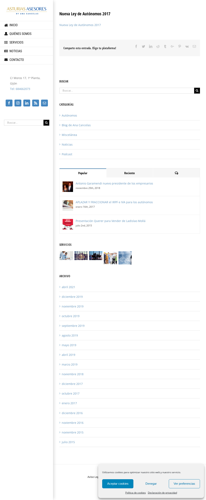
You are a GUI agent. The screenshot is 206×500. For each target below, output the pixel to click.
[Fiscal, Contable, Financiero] (66, 256)
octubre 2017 (70, 393)
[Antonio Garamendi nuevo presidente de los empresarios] (68, 184)
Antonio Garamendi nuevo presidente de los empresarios (114, 183)
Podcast (67, 154)
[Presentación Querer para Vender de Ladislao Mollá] (68, 222)
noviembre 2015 (72, 432)
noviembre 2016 (72, 423)
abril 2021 (68, 287)
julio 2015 (68, 442)
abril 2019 (68, 355)
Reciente (129, 173)
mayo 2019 (69, 345)
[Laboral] (81, 256)
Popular (82, 173)
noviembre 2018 (72, 374)
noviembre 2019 (72, 306)
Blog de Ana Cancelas (76, 125)
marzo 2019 (69, 364)
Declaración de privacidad (162, 492)
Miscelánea (69, 135)
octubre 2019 (70, 316)
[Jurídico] (96, 256)
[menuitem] (26, 25)
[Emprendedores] (125, 258)
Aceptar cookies (118, 483)
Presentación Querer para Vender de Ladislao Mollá (110, 221)
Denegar (151, 483)
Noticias (67, 144)
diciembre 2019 (72, 297)
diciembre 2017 (72, 384)
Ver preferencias (184, 483)
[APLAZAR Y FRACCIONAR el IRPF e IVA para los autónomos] (68, 203)
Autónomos (69, 115)
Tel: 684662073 (20, 89)
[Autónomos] (110, 258)
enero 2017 (69, 403)
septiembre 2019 (73, 326)
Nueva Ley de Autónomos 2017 (80, 25)
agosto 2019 (70, 335)
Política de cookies (135, 492)
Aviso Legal (94, 477)
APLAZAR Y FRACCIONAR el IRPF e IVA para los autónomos (114, 202)
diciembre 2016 (72, 413)
